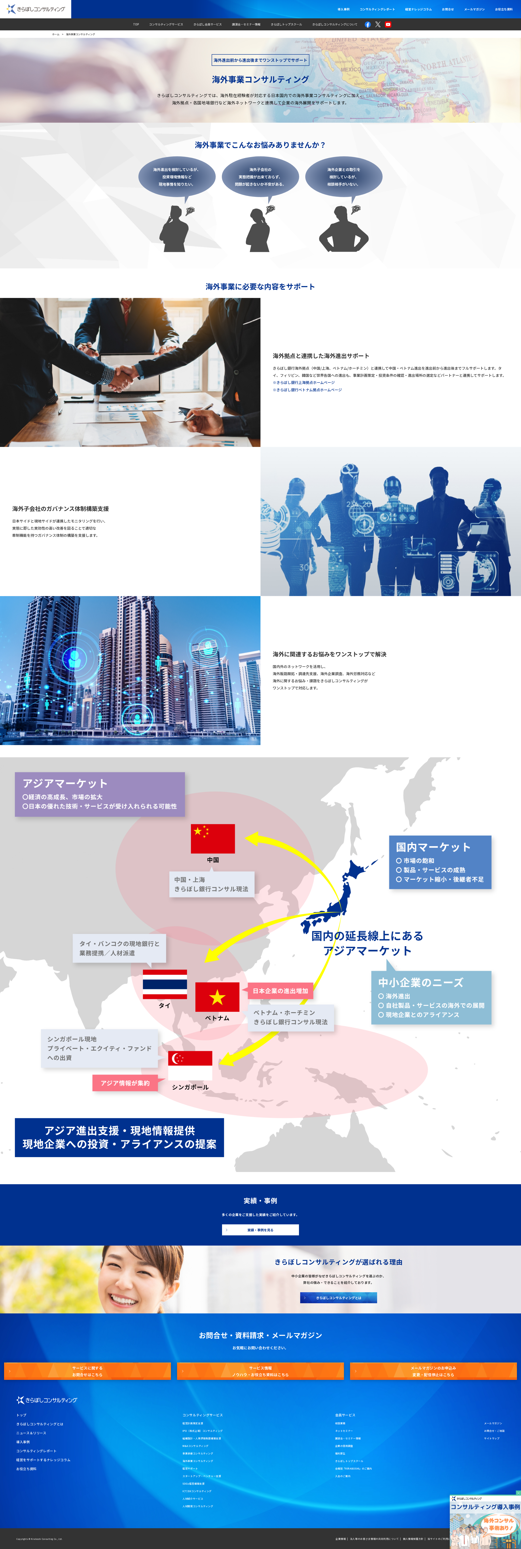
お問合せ (448, 9)
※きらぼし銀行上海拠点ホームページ (304, 382)
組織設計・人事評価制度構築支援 (202, 1438)
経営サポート (190, 1468)
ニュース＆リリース (31, 1432)
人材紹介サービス (193, 1498)
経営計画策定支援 (193, 1423)
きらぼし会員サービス (207, 24)
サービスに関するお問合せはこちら (87, 1371)
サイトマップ (492, 1438)
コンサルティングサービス (166, 24)
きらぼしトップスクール (286, 24)
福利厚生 (340, 1453)
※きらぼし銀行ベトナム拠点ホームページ (307, 389)
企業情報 (341, 1538)
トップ (21, 1414)
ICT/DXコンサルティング (197, 1491)
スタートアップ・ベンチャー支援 (202, 1476)
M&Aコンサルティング (196, 1446)
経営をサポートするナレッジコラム (43, 1459)
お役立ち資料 (504, 9)
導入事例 (343, 9)
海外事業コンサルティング (198, 1461)
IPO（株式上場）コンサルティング (203, 1430)
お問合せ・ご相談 (494, 1430)
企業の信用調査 (344, 1446)
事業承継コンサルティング (198, 1453)
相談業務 (340, 1423)
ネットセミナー (344, 1430)
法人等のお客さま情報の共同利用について (374, 1538)
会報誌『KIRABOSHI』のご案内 (353, 1468)
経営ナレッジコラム (418, 9)
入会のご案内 (343, 1476)
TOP (136, 24)
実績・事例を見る (260, 1229)
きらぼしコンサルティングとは (338, 1297)
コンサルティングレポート (377, 9)
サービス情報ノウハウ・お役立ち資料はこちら (260, 1371)
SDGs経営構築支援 (194, 1483)
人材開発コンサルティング (198, 1506)
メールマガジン (474, 9)
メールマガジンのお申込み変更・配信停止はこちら (433, 1371)
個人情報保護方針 (413, 1538)
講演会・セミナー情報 (246, 24)
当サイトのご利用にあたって (444, 1538)
